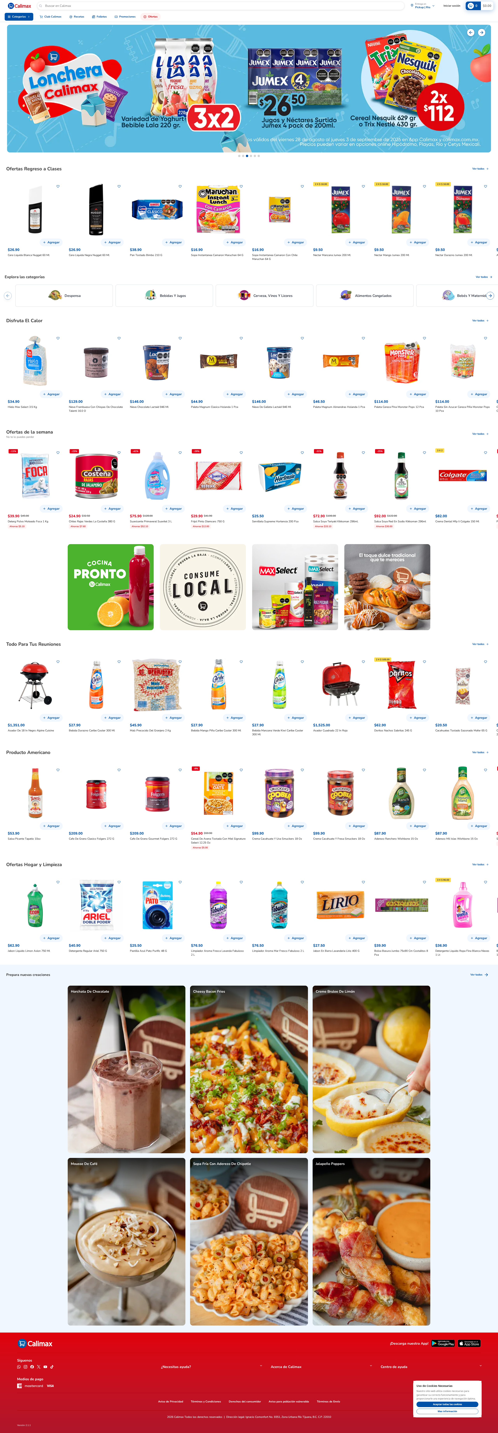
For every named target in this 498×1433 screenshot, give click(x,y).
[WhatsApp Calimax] (19, 1367)
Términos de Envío (328, 1401)
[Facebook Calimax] (32, 1367)
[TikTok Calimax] (52, 1367)
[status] (447, 1399)
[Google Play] (443, 1343)
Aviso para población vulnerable (289, 1401)
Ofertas (153, 16)
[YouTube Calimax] (45, 1367)
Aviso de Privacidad (170, 1401)
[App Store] (469, 1343)
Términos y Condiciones (206, 1401)
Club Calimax (52, 16)
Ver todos (478, 169)
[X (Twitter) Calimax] (38, 1367)
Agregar (53, 242)
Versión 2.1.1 (24, 1425)
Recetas (79, 16)
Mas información (447, 1411)
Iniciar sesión (452, 6)
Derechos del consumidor (245, 1401)
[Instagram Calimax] (25, 1367)
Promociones (127, 16)
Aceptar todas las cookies (447, 1404)
